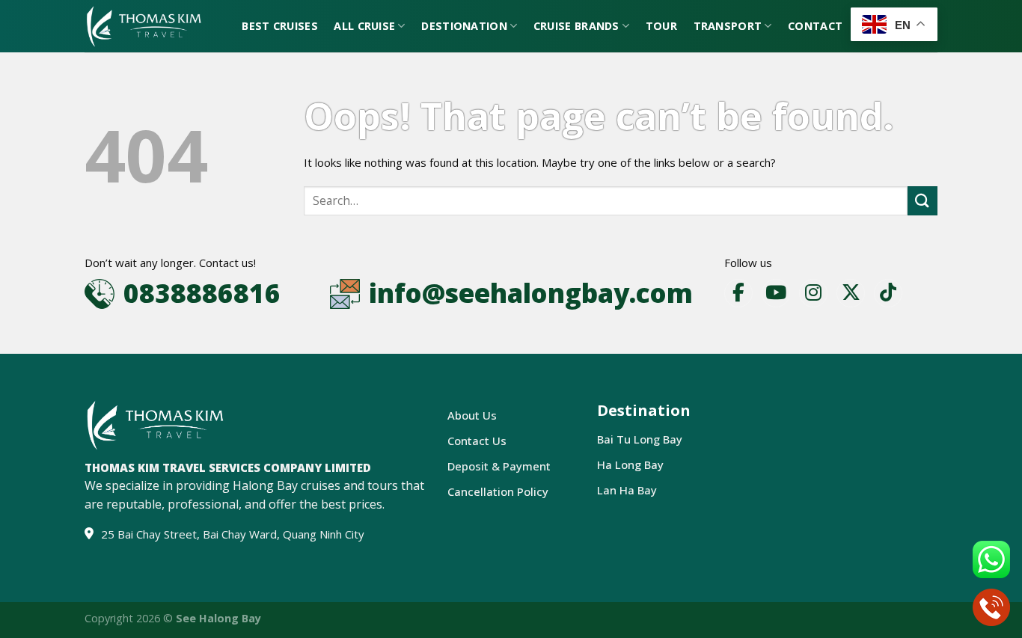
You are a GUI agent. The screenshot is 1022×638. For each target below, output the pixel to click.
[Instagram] (813, 293)
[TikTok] (888, 293)
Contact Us (477, 440)
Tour (661, 26)
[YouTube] (776, 293)
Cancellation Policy (497, 491)
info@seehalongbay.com (531, 292)
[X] (850, 293)
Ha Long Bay (630, 464)
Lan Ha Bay (627, 489)
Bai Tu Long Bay (639, 439)
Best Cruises (279, 26)
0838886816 (202, 292)
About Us (472, 415)
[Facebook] (738, 293)
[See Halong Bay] (144, 26)
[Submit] (922, 200)
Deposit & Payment (499, 465)
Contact (815, 26)
